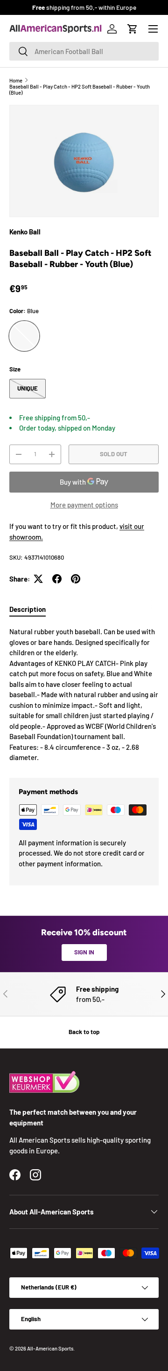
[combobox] (84, 51)
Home (15, 80)
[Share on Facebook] (57, 578)
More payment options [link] (84, 504)
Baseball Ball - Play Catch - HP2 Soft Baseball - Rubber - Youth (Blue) (79, 89)
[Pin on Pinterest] (75, 578)
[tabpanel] (84, 694)
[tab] (27, 609)
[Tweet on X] (38, 578)
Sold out (113, 454)
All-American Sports (50, 1348)
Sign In (84, 952)
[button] (132, 29)
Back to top (84, 1031)
